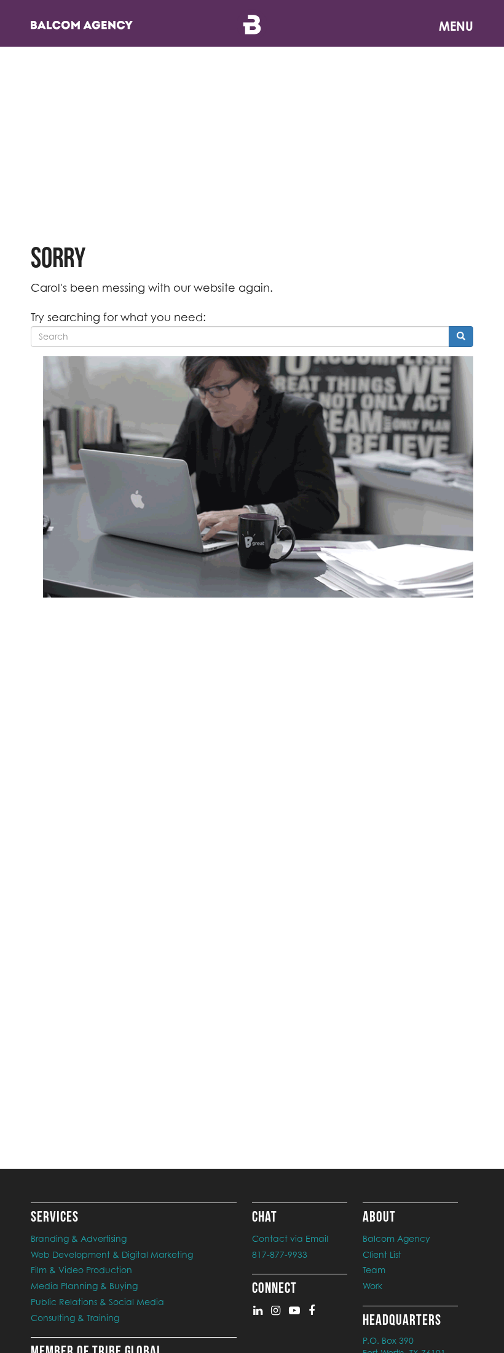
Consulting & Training (75, 1317)
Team (374, 1270)
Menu (456, 26)
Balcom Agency (396, 1238)
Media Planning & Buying (84, 1286)
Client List (382, 1254)
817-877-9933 (279, 1254)
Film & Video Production (81, 1270)
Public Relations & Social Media (97, 1301)
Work (372, 1286)
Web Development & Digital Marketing (112, 1254)
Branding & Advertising (79, 1238)
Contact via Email (290, 1238)
